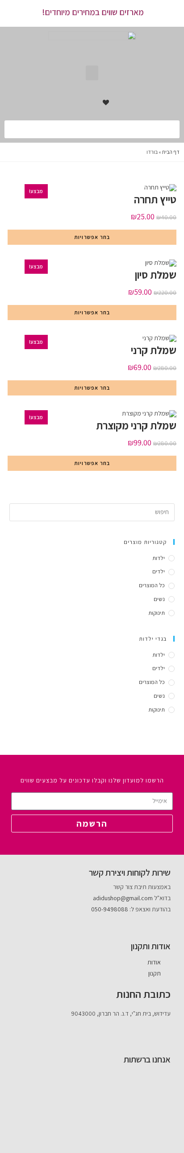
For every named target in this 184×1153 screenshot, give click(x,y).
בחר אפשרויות (92, 237)
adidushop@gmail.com (123, 898)
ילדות (158, 558)
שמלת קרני (153, 350)
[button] (92, 73)
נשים (159, 599)
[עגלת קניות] (87, 102)
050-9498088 (109, 909)
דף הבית (171, 151)
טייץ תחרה (155, 199)
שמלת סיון (155, 275)
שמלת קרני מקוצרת (136, 425)
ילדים (158, 571)
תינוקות (156, 613)
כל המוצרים (152, 585)
